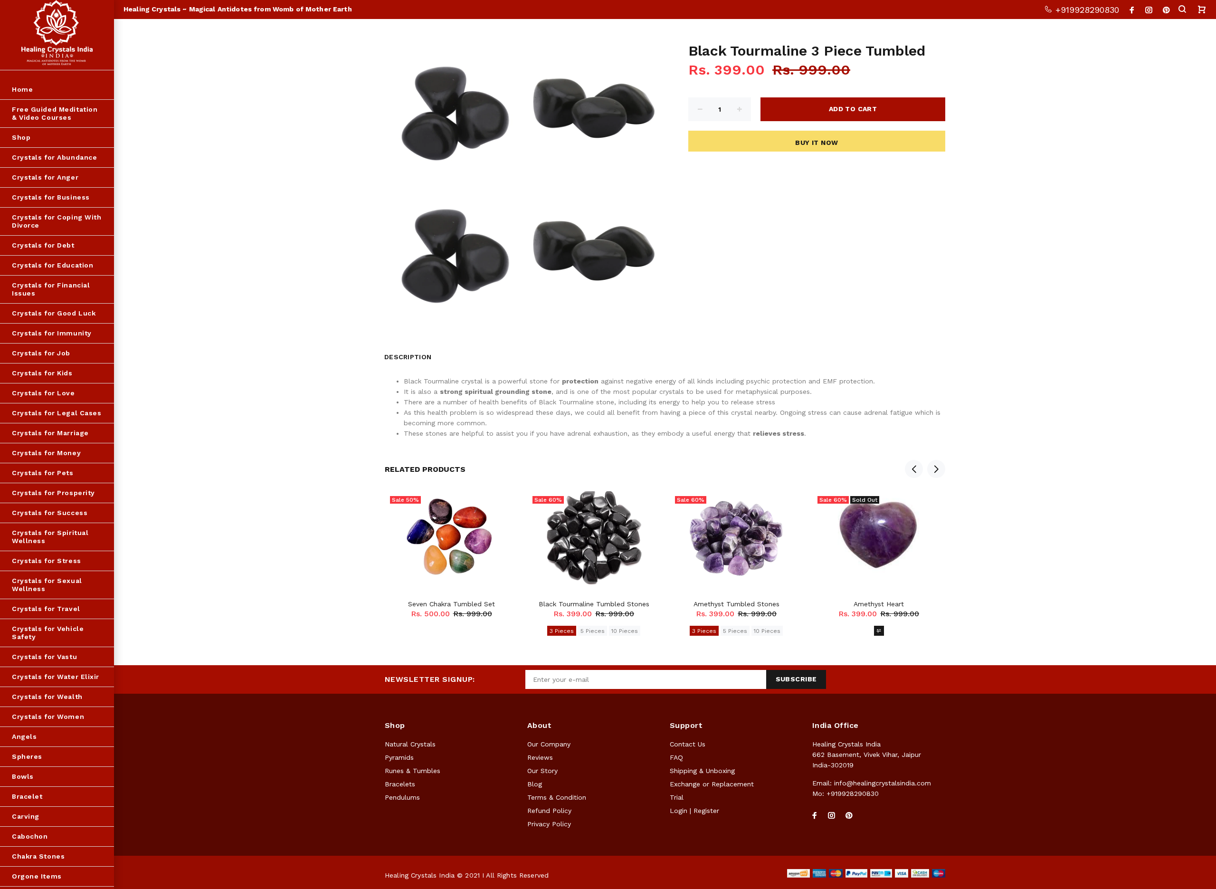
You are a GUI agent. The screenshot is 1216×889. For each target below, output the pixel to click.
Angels (24, 736)
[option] (451, 543)
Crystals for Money (46, 453)
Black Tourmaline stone (576, 402)
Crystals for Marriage (50, 433)
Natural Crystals (410, 744)
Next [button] (936, 469)
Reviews (540, 757)
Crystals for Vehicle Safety (48, 632)
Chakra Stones (38, 856)
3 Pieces (562, 631)
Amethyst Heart (879, 604)
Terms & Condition (556, 797)
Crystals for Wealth (47, 696)
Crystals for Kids (42, 373)
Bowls (23, 776)
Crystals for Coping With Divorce (56, 221)
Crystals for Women (48, 716)
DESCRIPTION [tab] (407, 357)
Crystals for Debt (43, 245)
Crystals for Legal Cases (56, 413)
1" (879, 631)
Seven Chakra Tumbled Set (451, 604)
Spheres (27, 756)
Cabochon (30, 836)
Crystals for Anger (45, 177)
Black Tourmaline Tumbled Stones (594, 604)
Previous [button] (914, 469)
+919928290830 (1086, 10)
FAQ (676, 757)
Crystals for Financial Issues (51, 289)
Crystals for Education (52, 265)
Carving (25, 816)
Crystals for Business (51, 197)
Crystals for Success (49, 512)
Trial (677, 797)
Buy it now (816, 142)
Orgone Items (37, 876)
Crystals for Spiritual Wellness (50, 537)
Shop (21, 137)
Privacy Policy (549, 824)
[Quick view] (502, 507)
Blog (534, 784)
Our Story (542, 770)
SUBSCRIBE (796, 679)
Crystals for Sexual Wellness (47, 585)
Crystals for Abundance (54, 157)
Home (22, 89)
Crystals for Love (43, 393)
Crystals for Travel (46, 608)
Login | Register (694, 810)
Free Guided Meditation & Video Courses (54, 113)
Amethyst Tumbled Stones (736, 604)
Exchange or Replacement (712, 784)
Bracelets (400, 784)
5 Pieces (592, 631)
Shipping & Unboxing (702, 770)
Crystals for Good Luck (53, 313)
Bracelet (27, 796)
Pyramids (399, 757)
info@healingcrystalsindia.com (882, 783)
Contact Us (687, 744)
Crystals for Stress (46, 560)
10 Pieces (624, 631)
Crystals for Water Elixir (55, 676)
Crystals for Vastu (44, 656)
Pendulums (402, 797)
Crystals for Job (41, 353)
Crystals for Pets (43, 473)
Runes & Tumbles (412, 770)
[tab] (443, 354)
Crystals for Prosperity (53, 493)
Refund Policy (549, 810)
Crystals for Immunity (52, 333)
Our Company (548, 744)
